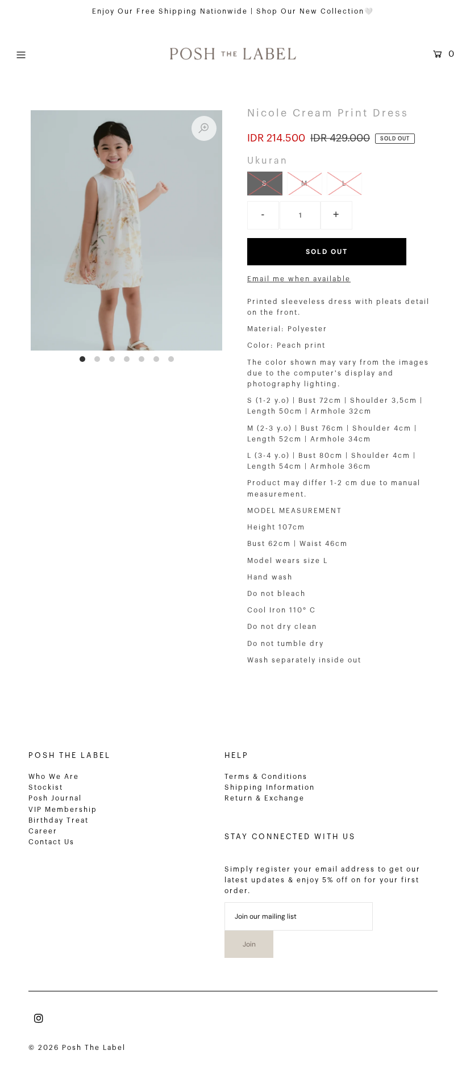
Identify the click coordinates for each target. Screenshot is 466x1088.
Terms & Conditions (265, 776)
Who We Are (53, 776)
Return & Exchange (264, 798)
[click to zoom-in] (204, 128)
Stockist (45, 787)
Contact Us (51, 842)
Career (42, 831)
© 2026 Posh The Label (77, 1047)
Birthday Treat (58, 820)
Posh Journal (55, 798)
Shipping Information (269, 787)
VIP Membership (62, 809)
